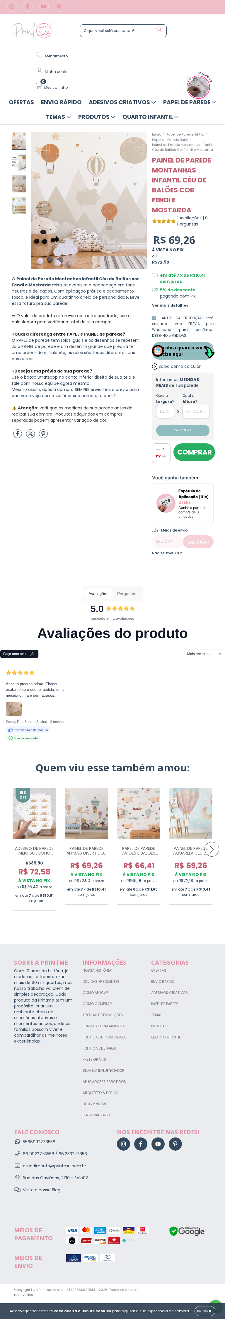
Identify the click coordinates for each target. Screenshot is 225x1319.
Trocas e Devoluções (103, 1014)
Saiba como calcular (179, 366)
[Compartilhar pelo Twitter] (31, 436)
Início (156, 134)
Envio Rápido (61, 102)
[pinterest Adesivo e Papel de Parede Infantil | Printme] (59, 10)
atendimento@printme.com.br (54, 1166)
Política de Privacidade (104, 1037)
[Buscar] (159, 29)
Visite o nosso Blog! (42, 1190)
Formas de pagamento (103, 1026)
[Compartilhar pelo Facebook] (18, 436)
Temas (56, 117)
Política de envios (99, 1048)
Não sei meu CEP (167, 553)
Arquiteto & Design (101, 1092)
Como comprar (97, 1003)
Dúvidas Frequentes (101, 981)
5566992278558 (39, 1142)
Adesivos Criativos (120, 102)
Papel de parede (164, 1003)
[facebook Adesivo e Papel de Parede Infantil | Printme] (28, 10)
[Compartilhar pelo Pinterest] (43, 436)
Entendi (205, 1311)
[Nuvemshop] (192, 1290)
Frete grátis (94, 1059)
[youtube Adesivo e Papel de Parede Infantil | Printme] (44, 10)
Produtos (94, 117)
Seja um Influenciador (104, 1070)
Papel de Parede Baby (170, 139)
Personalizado (96, 1115)
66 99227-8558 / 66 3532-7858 (55, 1154)
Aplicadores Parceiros (104, 1081)
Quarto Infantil (148, 117)
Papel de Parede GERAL (185, 134)
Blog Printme (95, 1103)
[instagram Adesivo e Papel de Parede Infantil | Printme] (12, 10)
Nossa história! (97, 970)
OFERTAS (21, 102)
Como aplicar (96, 992)
